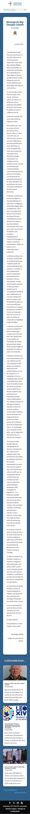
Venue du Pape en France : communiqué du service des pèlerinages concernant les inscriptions (12, 726)
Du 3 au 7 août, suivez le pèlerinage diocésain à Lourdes (14, 767)
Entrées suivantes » (21, 793)
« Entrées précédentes (10, 790)
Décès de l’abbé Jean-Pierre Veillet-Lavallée (15, 684)
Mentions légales (11, 809)
